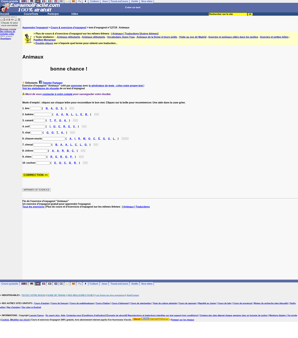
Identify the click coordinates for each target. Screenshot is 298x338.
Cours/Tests (31, 14)
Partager (57, 83)
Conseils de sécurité (116, 315)
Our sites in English (31, 307)
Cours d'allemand (120, 303)
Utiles (74, 14)
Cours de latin (224, 303)
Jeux (104, 283)
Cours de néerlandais (141, 303)
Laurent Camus (36, 315)
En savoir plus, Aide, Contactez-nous (63, 315)
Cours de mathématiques (82, 303)
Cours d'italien (103, 303)
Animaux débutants (68, 37)
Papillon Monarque (45, 40)
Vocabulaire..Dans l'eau (121, 37)
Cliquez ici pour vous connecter (9, 24)
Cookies (5, 320)
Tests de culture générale (165, 303)
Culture (94, 283)
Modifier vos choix (20, 320)
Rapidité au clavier (207, 303)
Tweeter (47, 83)
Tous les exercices (33, 206)
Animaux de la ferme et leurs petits (157, 37)
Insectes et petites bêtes (274, 37)
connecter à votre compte (57, 94)
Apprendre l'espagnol (35, 27)
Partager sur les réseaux (182, 320)
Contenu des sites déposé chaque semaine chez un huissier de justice (233, 315)
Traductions (132, 33)
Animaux (117, 33)
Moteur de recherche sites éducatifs (271, 303)
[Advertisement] (160, 244)
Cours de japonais (187, 303)
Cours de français (59, 303)
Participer (53, 14)
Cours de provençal (242, 303)
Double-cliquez (44, 43)
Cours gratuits (9, 283)
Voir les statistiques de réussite (40, 88)
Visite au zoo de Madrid (192, 37)
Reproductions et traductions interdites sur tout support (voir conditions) (163, 315)
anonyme (76, 85)
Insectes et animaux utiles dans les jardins (233, 37)
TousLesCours (119, 283)
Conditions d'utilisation (94, 315)
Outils (134, 283)
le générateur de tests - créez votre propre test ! (116, 85)
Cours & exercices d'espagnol (68, 27)
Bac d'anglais (13, 307)
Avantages (6, 38)
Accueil (4, 14)
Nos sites (146, 283)
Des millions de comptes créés (8, 31)
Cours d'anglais (41, 303)
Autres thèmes (149, 33)
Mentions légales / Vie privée (283, 315)
